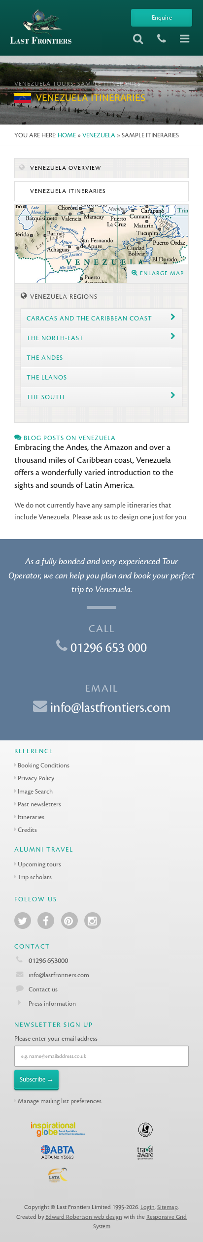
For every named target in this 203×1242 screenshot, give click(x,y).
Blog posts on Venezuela (69, 438)
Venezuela (98, 135)
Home (67, 135)
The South (46, 397)
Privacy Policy (36, 778)
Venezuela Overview (64, 168)
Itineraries (31, 817)
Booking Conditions (43, 765)
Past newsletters (39, 804)
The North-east (55, 338)
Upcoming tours (39, 864)
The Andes (45, 357)
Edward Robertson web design (83, 1217)
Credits (27, 830)
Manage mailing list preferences (60, 1101)
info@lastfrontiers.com (110, 707)
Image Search (35, 791)
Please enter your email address (56, 1038)
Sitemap (167, 1207)
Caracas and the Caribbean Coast (89, 318)
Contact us (43, 989)
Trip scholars (35, 877)
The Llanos (47, 377)
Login (147, 1207)
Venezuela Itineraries (67, 191)
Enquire (162, 17)
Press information (52, 1003)
